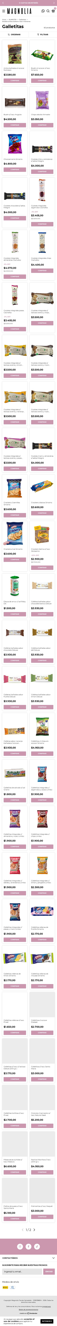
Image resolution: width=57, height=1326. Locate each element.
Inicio (4, 19)
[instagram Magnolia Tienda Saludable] (20, 1247)
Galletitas (22, 19)
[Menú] (4, 11)
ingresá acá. (46, 1306)
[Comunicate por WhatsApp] (43, 11)
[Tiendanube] (28, 1313)
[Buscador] (48, 11)
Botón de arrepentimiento (28, 1309)
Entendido (47, 1321)
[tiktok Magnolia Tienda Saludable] (37, 1247)
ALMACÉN (12, 19)
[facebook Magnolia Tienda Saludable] (28, 1247)
